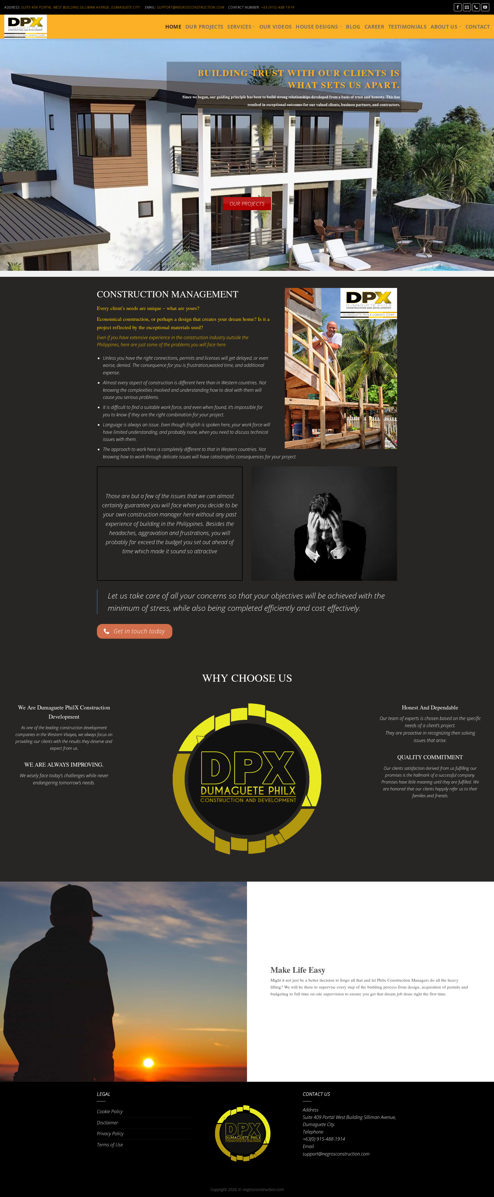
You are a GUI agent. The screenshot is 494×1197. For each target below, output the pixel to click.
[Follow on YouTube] (485, 7)
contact (477, 26)
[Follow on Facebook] (458, 7)
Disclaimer (107, 1123)
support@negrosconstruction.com (190, 7)
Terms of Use (110, 1145)
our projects (204, 26)
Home (173, 26)
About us (444, 26)
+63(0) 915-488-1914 (324, 1139)
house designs (317, 26)
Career (374, 26)
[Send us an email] (467, 7)
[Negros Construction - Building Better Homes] (32, 27)
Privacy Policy (110, 1133)
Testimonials (407, 26)
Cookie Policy (110, 1111)
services (239, 26)
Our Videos (275, 26)
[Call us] (476, 7)
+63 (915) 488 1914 (277, 7)
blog (353, 26)
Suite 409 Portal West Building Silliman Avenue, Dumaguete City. (81, 7)
